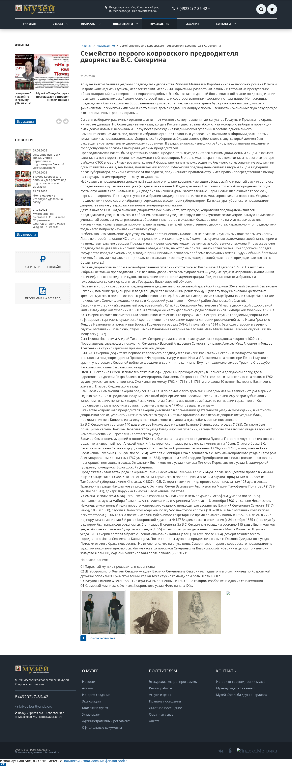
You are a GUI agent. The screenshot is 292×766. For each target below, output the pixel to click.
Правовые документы (28, 752)
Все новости (26, 234)
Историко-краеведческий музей (241, 681)
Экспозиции (91, 701)
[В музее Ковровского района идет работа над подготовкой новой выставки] (23, 186)
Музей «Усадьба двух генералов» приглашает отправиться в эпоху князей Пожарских (41, 96)
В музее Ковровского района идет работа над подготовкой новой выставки (49, 181)
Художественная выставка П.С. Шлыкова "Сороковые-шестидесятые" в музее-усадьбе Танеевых (49, 220)
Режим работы (160, 688)
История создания (96, 694)
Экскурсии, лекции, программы (173, 681)
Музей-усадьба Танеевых (235, 688)
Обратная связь (161, 714)
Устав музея (91, 714)
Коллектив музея (95, 707)
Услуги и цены (160, 694)
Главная (29, 24)
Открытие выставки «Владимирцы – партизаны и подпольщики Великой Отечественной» (48, 161)
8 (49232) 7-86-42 (191, 8)
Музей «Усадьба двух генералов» (241, 694)
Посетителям (123, 24)
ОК (3, 764)
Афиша (87, 688)
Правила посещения (165, 701)
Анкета (154, 721)
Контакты (223, 24)
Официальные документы (102, 727)
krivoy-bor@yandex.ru (35, 706)
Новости (88, 681)
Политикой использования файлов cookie (95, 761)
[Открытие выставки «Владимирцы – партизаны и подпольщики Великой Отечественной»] (23, 164)
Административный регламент (106, 721)
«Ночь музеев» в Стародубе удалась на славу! (48, 199)
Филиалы (88, 24)
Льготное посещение (165, 707)
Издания (192, 24)
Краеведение (159, 24)
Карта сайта (51, 752)
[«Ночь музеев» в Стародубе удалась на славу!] (23, 204)
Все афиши (25, 121)
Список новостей (101, 638)
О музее (57, 24)
